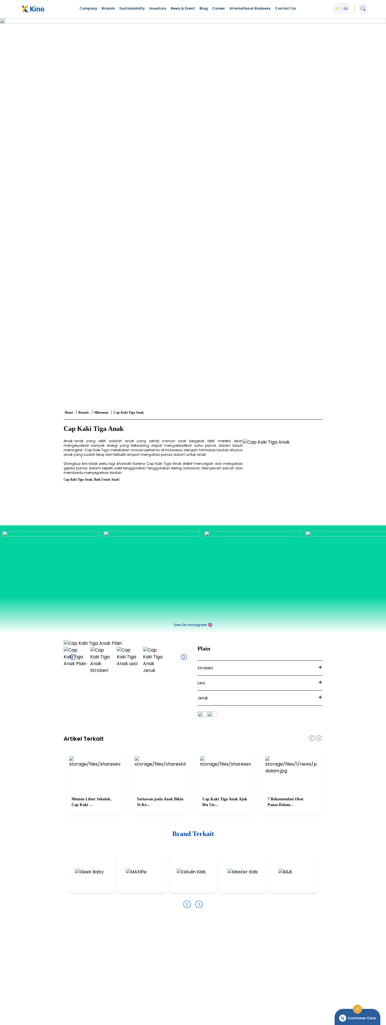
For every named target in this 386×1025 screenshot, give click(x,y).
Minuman (101, 412)
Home (69, 412)
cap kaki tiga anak (129, 412)
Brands (83, 412)
